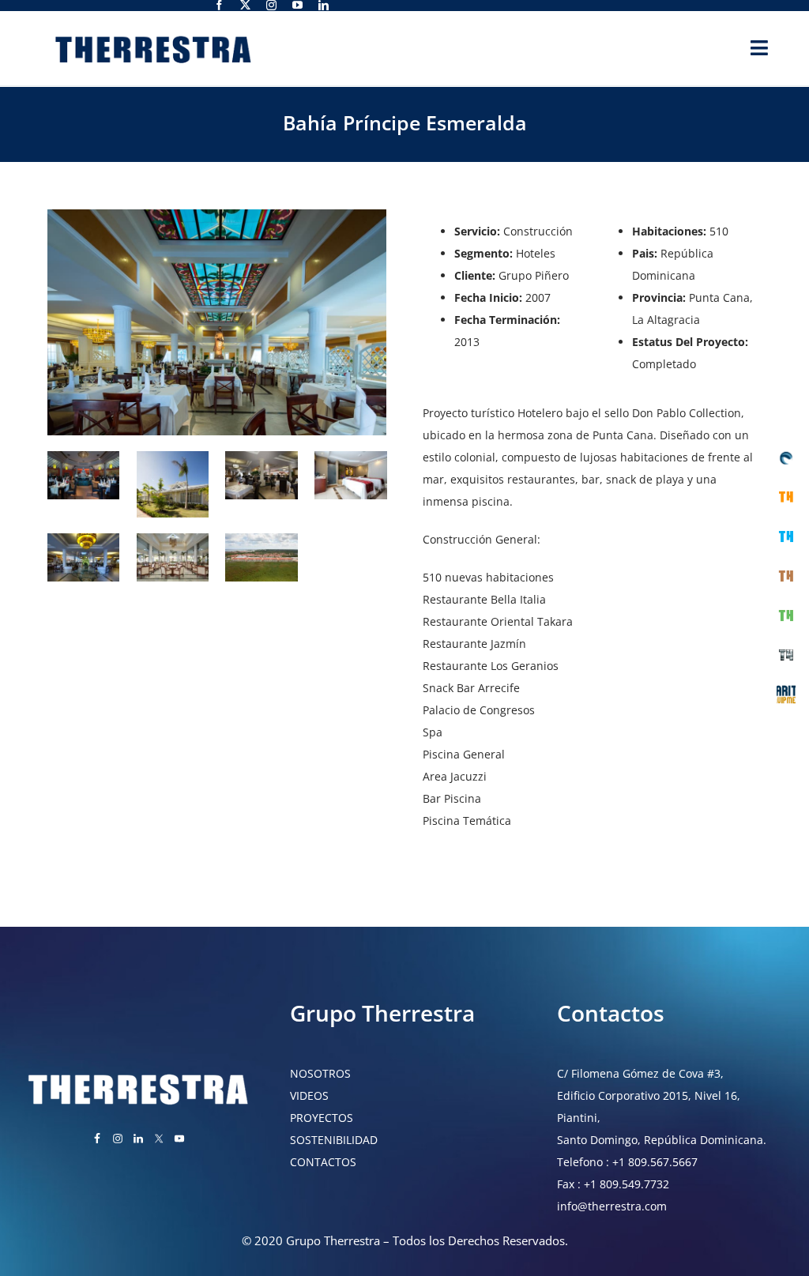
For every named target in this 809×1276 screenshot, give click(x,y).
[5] (350, 456)
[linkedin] (323, 5)
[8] (261, 538)
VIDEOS (309, 1095)
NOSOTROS (320, 1073)
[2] (83, 456)
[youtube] (297, 5)
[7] (173, 538)
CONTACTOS (323, 1161)
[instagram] (271, 5)
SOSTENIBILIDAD (334, 1139)
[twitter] (245, 5)
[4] (261, 456)
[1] (217, 214)
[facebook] (219, 5)
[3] (173, 456)
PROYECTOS (321, 1117)
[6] (83, 538)
